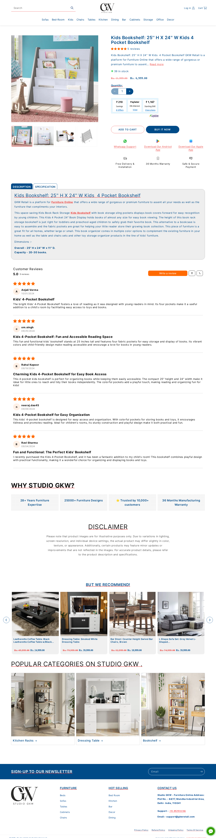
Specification (45, 186)
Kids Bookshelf (81, 212)
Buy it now (162, 129)
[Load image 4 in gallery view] (87, 136)
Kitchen (113, 801)
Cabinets (65, 812)
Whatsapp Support (125, 146)
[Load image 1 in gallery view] (22, 136)
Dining (112, 817)
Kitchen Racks (23, 740)
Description (22, 186)
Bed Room (114, 795)
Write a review (167, 273)
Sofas (63, 801)
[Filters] (192, 273)
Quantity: (117, 85)
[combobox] (43, 8)
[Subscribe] (201, 771)
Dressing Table (88, 740)
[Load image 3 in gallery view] (65, 136)
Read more (157, 64)
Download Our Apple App (191, 148)
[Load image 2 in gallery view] (44, 136)
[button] (202, 8)
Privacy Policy (141, 830)
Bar (110, 806)
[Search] (72, 7)
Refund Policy (158, 830)
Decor (112, 812)
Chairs (63, 817)
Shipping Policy (175, 830)
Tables (63, 806)
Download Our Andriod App (158, 148)
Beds (62, 795)
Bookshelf (150, 740)
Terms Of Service (195, 830)
